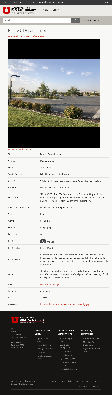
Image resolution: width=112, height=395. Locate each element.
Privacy (53, 381)
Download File (15, 36)
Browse (14, 2)
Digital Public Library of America (91, 350)
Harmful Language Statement (51, 2)
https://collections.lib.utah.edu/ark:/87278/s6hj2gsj (64, 304)
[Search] (75, 20)
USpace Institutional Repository (68, 363)
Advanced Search (91, 20)
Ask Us (23, 2)
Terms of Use (42, 352)
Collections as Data (67, 355)
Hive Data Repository (68, 369)
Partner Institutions (91, 338)
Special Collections (44, 345)
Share (26, 36)
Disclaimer (83, 386)
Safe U (95, 381)
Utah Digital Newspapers (65, 346)
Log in (108, 2)
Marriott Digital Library (66, 340)
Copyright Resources (45, 348)
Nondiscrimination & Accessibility (74, 381)
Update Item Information (20, 149)
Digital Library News (68, 358)
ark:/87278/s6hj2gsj (49, 284)
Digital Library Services (42, 340)
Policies (96, 386)
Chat (33, 2)
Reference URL (38, 36)
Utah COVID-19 (51, 10)
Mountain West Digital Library (89, 343)
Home (5, 2)
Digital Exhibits (66, 351)
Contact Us (17, 342)
